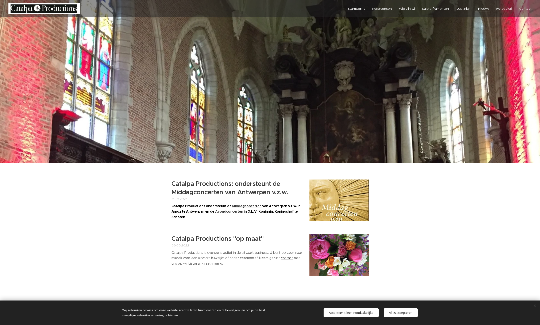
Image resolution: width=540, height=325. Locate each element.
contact (287, 258)
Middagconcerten (246, 206)
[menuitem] (358, 8)
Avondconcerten (229, 211)
